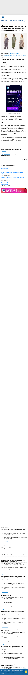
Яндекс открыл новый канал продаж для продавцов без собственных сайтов (15, 538)
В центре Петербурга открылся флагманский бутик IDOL (14, 548)
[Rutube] (18, 17)
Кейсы (3, 574)
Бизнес (3, 609)
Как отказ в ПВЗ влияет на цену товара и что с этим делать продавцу (12, 630)
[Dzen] (13, 17)
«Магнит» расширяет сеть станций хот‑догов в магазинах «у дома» (13, 598)
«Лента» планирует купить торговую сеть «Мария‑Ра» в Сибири (15, 637)
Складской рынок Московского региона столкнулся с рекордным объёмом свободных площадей (14, 530)
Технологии (5, 591)
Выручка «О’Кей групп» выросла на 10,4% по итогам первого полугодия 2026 (14, 534)
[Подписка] (21, 17)
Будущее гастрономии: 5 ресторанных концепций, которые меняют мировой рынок (12, 647)
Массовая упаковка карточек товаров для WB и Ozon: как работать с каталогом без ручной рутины (13, 577)
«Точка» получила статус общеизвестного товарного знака (14, 588)
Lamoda (24, 55)
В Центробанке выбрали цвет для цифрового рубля (14, 554)
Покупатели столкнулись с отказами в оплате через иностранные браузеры (14, 633)
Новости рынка (12, 20)
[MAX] (11, 17)
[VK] (8, 17)
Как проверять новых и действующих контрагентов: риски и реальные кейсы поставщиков (12, 612)
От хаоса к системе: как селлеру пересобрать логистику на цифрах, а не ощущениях (13, 544)
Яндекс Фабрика (6, 55)
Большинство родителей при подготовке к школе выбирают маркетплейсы (14, 584)
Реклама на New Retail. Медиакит (14, 113)
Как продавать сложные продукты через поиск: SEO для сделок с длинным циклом (13, 665)
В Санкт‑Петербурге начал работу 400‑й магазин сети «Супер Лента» (15, 615)
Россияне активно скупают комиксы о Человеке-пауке (15, 567)
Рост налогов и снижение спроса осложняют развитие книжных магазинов (15, 602)
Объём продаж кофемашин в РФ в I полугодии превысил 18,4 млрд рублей (13, 605)
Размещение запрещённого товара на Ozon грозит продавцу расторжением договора (14, 658)
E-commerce (5, 541)
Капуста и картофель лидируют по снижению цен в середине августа (14, 668)
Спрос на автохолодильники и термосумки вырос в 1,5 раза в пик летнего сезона (15, 551)
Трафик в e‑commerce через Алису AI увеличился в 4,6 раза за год (14, 619)
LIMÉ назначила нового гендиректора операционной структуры (14, 650)
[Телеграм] (6, 17)
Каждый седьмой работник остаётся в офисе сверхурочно (13, 654)
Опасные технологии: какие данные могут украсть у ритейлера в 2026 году (12, 595)
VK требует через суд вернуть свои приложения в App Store (13, 623)
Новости (6, 20)
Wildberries (18, 55)
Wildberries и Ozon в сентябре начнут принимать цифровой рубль (13, 640)
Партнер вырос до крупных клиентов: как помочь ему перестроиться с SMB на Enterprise (13, 561)
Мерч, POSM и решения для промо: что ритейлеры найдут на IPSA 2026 (14, 580)
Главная (2, 20)
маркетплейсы (12, 55)
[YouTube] (16, 17)
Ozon (21, 55)
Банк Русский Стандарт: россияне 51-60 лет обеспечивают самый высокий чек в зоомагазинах (14, 564)
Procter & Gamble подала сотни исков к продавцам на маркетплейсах (15, 570)
